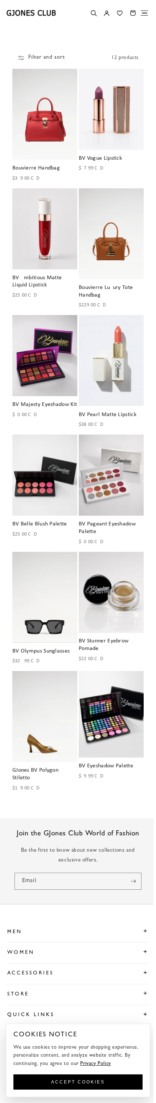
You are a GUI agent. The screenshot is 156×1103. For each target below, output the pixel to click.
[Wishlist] (120, 13)
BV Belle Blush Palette (39, 517)
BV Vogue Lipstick (99, 156)
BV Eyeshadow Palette (105, 755)
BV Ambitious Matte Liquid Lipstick (37, 278)
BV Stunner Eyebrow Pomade (102, 636)
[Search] (93, 13)
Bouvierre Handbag (36, 166)
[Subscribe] (131, 870)
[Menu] (144, 13)
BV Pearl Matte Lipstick (106, 409)
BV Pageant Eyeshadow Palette (106, 521)
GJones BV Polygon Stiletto (35, 764)
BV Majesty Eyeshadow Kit (40, 403)
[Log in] (106, 13)
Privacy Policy (95, 1063)
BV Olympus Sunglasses (41, 642)
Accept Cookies (77, 1082)
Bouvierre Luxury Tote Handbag (105, 287)
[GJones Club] (31, 12)
